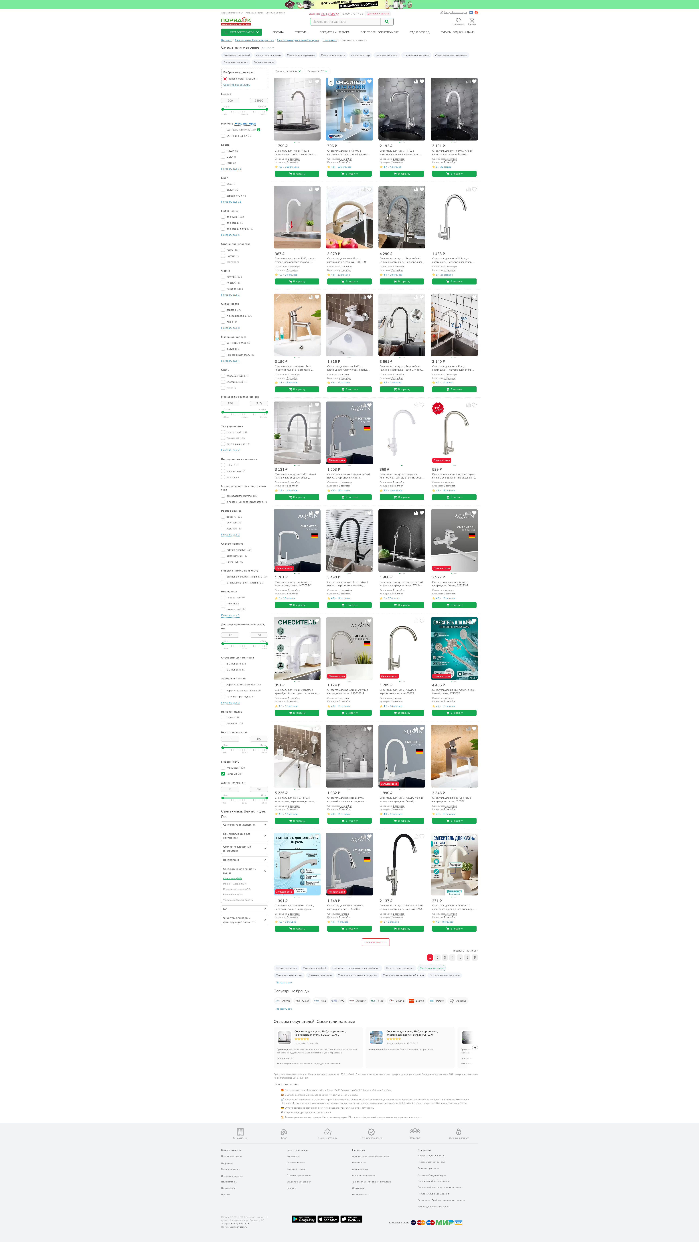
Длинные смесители (320, 975)
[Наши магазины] (328, 1131)
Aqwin (286, 1000)
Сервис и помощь (297, 1150)
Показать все (284, 982)
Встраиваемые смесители (445, 975)
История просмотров (231, 1176)
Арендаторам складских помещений (370, 1156)
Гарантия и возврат (296, 1169)
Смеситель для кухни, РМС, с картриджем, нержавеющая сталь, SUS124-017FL (320, 1033)
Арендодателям (360, 1169)
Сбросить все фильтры (236, 84)
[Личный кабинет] (458, 1131)
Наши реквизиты (360, 1194)
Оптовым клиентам (275, 12)
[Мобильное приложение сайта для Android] (304, 1219)
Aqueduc (461, 1000)
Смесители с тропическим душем (357, 975)
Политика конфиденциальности (434, 1181)
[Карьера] (415, 1130)
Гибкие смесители (286, 968)
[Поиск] (387, 21)
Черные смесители (387, 55)
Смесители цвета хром (289, 975)
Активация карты (254, 12)
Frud (380, 1000)
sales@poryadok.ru (237, 1226)
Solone (400, 1000)
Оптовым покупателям (363, 1175)
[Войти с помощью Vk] (471, 12)
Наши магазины (229, 1181)
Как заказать (293, 1156)
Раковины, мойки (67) (235, 883)
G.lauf (305, 1000)
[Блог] (284, 1132)
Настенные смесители (416, 55)
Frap (323, 1000)
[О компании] (240, 1132)
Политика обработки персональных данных (440, 1187)
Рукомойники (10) (233, 894)
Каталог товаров (231, 1150)
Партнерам (358, 1150)
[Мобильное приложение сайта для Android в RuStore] (351, 1219)
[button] (241, 32)
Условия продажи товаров (431, 1155)
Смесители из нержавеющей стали (403, 975)
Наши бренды (228, 1188)
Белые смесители (264, 62)
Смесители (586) (232, 878)
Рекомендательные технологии (433, 1206)
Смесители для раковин (301, 55)
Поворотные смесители (400, 968)
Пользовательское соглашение (433, 1193)
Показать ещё (372, 942)
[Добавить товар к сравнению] (311, 81)
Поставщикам (359, 1162)
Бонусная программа (428, 1168)
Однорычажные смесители (451, 55)
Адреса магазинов (230, 12)
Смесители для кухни (268, 55)
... (460, 957)
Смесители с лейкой (315, 968)
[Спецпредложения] (371, 1132)
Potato (440, 1000)
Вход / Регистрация (455, 12)
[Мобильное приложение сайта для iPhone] (328, 1219)
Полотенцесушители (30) (237, 889)
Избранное (226, 1163)
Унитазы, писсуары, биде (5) (238, 900)
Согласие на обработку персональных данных (441, 1200)
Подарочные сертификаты (431, 1161)
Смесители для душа (333, 55)
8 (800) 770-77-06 (353, 13)
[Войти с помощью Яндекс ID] (476, 12)
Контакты (291, 1188)
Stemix (420, 1000)
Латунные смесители (236, 62)
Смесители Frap (360, 55)
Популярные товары (231, 1156)
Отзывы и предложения (299, 1175)
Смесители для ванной (237, 55)
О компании (358, 1188)
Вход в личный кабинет (299, 1181)
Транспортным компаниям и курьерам (371, 1181)
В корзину (299, 173)
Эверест (361, 1000)
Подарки (225, 1194)
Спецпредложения (230, 1169)
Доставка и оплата (378, 13)
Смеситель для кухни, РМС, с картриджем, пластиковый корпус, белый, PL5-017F (412, 1033)
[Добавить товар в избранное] (317, 81)
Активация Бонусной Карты (432, 1175)
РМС (341, 1000)
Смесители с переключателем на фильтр (356, 968)
